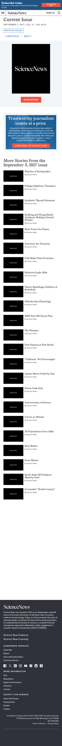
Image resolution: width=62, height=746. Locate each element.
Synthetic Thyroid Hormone (40, 200)
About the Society (10, 698)
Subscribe (31, 99)
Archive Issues (13, 30)
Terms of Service (38, 723)
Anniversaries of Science (38, 403)
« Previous (12, 36)
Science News (32, 175)
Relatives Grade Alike (36, 273)
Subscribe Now (51, 4)
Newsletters (8, 679)
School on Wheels (34, 417)
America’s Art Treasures (37, 244)
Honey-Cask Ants (34, 388)
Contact (6, 689)
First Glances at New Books (39, 345)
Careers (6, 709)
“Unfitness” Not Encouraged (40, 359)
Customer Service (11, 660)
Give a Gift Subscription (13, 657)
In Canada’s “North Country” (40, 489)
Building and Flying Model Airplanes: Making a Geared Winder (39, 217)
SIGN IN (50, 13)
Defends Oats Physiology (38, 302)
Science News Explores (15, 635)
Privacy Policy (53, 723)
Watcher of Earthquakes (37, 172)
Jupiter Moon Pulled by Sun (40, 374)
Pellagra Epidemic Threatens (40, 186)
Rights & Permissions (12, 682)
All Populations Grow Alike (39, 432)
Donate (6, 705)
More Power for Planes (37, 229)
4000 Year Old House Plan (39, 316)
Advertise (7, 686)
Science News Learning (15, 639)
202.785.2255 (53, 721)
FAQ (5, 675)
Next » (28, 36)
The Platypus (32, 330)
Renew (6, 653)
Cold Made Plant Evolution (39, 258)
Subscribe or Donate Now (31, 146)
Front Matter (31, 460)
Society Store (9, 702)
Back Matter (31, 446)
